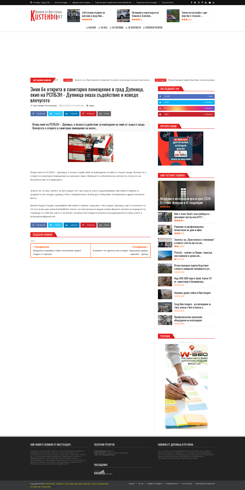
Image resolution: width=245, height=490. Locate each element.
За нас (141, 483)
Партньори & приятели (205, 483)
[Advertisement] (122, 52)
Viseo (54, 487)
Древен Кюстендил (81, 2)
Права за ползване (155, 483)
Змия (91, 105)
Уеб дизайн (99, 452)
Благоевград (100, 451)
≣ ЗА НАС (102, 27)
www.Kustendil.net (59, 209)
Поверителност (172, 483)
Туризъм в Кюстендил (146, 2)
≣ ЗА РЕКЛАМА (116, 27)
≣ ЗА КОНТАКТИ (133, 27)
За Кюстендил (60, 2)
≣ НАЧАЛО (91, 27)
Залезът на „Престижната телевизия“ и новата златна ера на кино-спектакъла (87, 80)
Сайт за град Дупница (104, 454)
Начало (132, 483)
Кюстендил (136, 80)
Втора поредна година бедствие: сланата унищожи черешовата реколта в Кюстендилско (186, 80)
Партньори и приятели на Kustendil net (113, 2)
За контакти (167, 2)
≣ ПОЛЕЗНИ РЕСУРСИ (152, 27)
